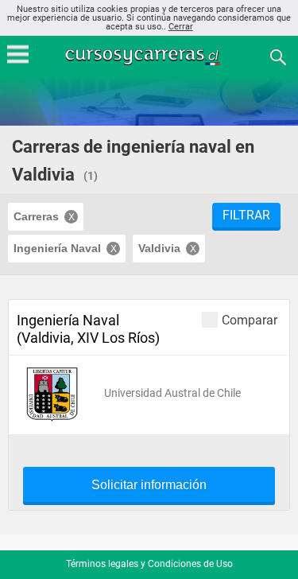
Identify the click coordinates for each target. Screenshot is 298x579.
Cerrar (180, 26)
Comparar (249, 320)
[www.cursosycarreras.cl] (151, 56)
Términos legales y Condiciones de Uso (149, 563)
